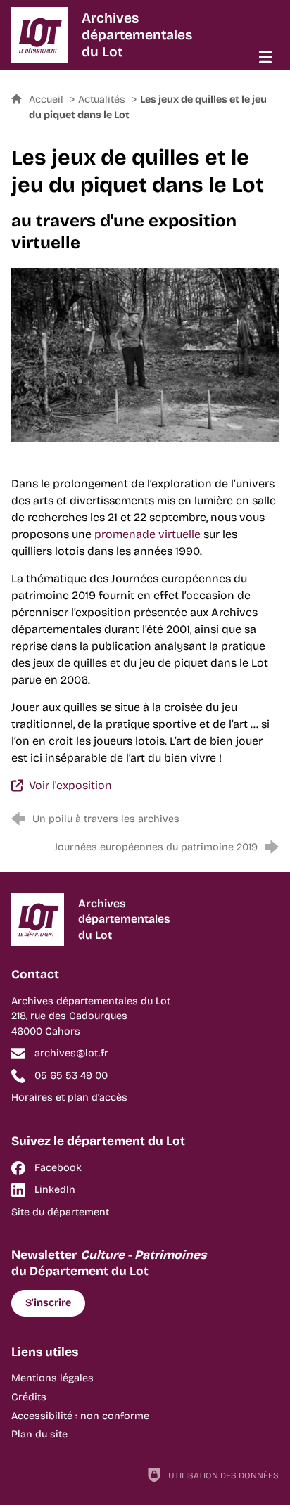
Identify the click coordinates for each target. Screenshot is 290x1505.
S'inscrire (48, 1303)
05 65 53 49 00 (71, 1076)
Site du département (60, 1212)
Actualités (101, 99)
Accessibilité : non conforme (80, 1416)
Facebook (58, 1168)
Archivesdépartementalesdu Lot (137, 35)
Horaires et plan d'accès (69, 1097)
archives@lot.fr (71, 1053)
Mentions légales (52, 1378)
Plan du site (39, 1434)
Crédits (28, 1397)
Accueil (47, 99)
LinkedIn (54, 1190)
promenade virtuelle (147, 534)
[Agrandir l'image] (144, 354)
